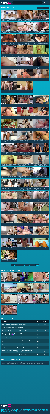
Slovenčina (37, 410)
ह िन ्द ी (12, 409)
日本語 (7, 411)
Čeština (2, 409)
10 (34, 265)
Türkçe (24, 410)
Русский (28, 409)
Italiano (5, 410)
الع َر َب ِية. (9, 410)
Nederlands (28, 410)
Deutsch (43, 409)
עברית (16, 409)
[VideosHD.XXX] (6, 3)
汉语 (8, 409)
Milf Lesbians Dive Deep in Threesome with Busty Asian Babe (15, 330)
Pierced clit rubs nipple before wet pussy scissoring (12, 327)
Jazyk (45, 2)
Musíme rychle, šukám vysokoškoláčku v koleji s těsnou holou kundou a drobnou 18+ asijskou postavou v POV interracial (17, 351)
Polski (18, 409)
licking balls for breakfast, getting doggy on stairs (12, 337)
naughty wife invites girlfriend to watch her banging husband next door (16, 347)
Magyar (6, 409)
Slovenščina (32, 410)
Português (17, 410)
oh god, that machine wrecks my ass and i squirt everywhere (14, 354)
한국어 (4, 411)
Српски (41, 410)
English (35, 409)
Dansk (17, 411)
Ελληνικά (20, 411)
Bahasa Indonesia (12, 411)
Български (40, 409)
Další (37, 265)
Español (32, 409)
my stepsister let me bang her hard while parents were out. (14, 324)
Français (13, 410)
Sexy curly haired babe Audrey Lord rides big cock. (12, 344)
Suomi (21, 410)
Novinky (40, 8)
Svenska (25, 409)
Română (21, 409)
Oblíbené (46, 8)
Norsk (44, 410)
